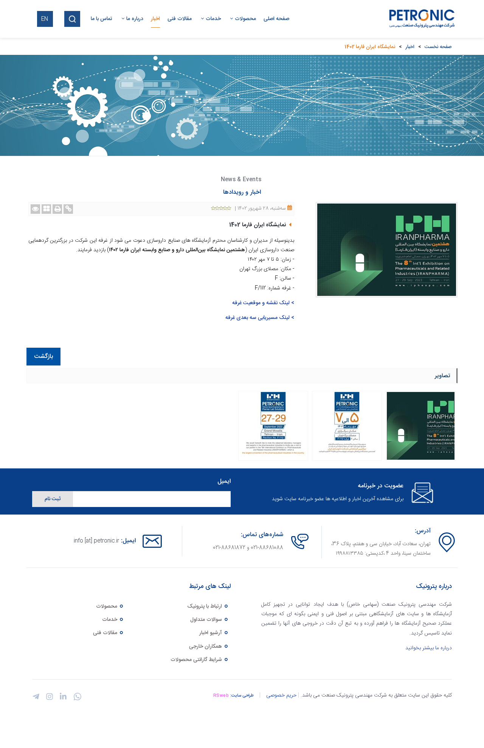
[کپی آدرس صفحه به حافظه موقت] (68, 209)
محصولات (107, 606)
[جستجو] (72, 19)
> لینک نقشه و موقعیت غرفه (263, 303)
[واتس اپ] (76, 699)
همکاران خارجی (206, 646)
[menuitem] (272, 19)
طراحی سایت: (242, 695)
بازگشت (43, 356)
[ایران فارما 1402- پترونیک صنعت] (421, 426)
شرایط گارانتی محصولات (197, 659)
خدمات (110, 619)
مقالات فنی (106, 633)
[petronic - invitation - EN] (273, 426)
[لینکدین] (62, 698)
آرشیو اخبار (211, 633)
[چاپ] (57, 209)
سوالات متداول (206, 619)
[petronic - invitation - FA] (347, 426)
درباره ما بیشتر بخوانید (428, 648)
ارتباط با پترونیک (205, 606)
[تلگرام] (36, 698)
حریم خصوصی (281, 695)
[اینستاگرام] (48, 698)
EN (44, 19)
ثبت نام (52, 499)
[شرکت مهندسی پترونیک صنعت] (420, 19)
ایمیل (224, 481)
